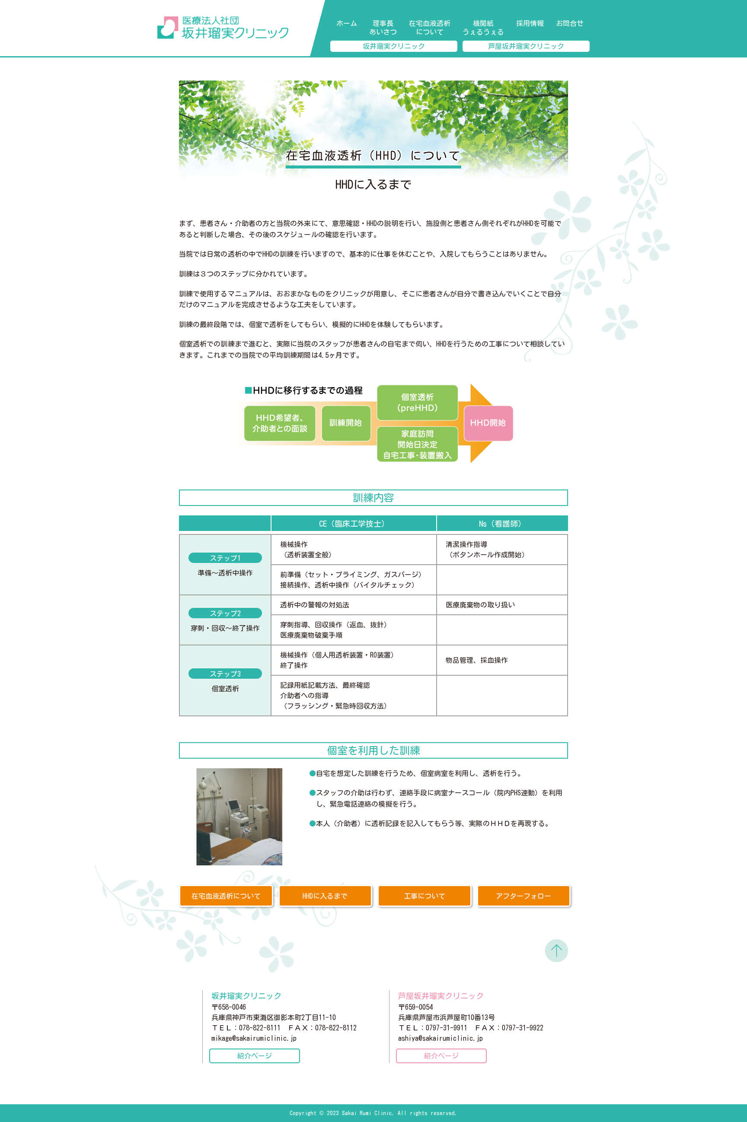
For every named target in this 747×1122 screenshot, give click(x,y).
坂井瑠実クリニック (394, 46)
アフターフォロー (523, 896)
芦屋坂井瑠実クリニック (526, 46)
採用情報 (530, 23)
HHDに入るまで (325, 896)
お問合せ (570, 23)
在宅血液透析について (429, 27)
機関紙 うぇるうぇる (483, 27)
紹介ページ (254, 1055)
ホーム (346, 23)
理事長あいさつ (383, 27)
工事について (424, 896)
